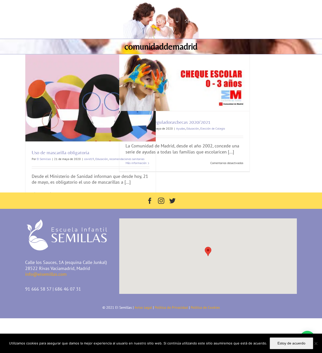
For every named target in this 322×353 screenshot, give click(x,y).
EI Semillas (44, 159)
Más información (136, 163)
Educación (101, 159)
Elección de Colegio (212, 128)
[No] (315, 343)
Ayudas (180, 128)
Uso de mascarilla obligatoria (60, 152)
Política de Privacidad (171, 307)
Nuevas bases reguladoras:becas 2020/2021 (168, 122)
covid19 (89, 159)
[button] (208, 251)
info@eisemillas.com (58, 5)
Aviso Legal (143, 307)
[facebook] (150, 201)
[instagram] (161, 201)
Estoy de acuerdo (291, 343)
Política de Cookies (205, 307)
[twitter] (172, 201)
